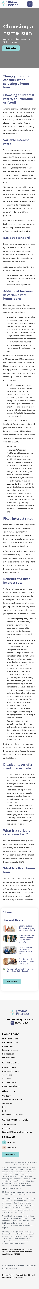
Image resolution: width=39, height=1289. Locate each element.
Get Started (10, 48)
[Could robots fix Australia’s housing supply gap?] (10, 962)
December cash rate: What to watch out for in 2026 (25, 950)
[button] (36, 4)
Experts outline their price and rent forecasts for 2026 (27, 928)
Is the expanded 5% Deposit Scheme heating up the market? (27, 939)
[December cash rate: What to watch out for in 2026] (10, 950)
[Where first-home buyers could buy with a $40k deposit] (4, 969)
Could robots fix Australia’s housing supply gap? (27, 961)
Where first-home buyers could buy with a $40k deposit (20, 970)
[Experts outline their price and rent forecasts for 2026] (10, 929)
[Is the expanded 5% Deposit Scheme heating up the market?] (10, 938)
